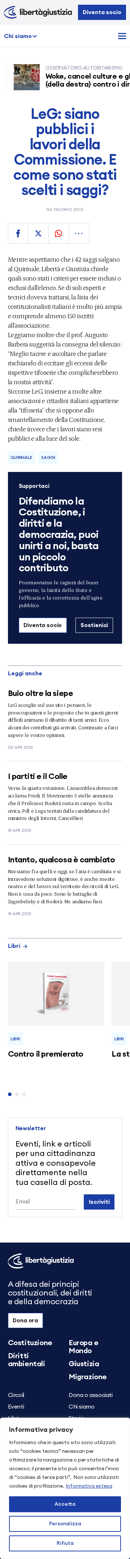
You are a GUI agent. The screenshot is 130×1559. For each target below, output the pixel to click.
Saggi (48, 457)
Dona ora (25, 1320)
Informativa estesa (89, 1486)
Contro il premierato (45, 1054)
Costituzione (30, 1343)
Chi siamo (18, 36)
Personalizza (65, 1523)
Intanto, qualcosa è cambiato (61, 860)
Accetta (65, 1504)
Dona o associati (91, 1395)
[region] (65, 1488)
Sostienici (94, 625)
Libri (14, 946)
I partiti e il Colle (38, 776)
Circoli (16, 1395)
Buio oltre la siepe (40, 693)
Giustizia (84, 1364)
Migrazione (88, 1377)
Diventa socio (102, 12)
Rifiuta (65, 1543)
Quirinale (21, 457)
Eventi (16, 1407)
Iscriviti (99, 1202)
